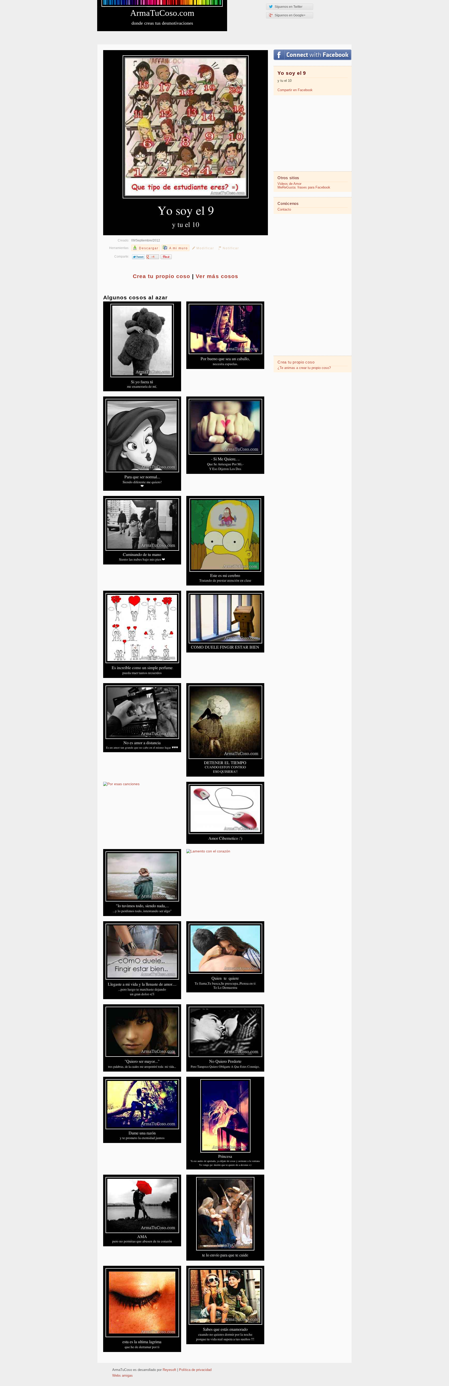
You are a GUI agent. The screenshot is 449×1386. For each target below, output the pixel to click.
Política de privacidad (195, 1370)
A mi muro (178, 248)
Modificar (205, 248)
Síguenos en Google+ (290, 15)
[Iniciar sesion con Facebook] (312, 55)
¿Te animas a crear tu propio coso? (304, 368)
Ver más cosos (217, 276)
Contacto (284, 209)
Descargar (149, 248)
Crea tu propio (161, 276)
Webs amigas (122, 1375)
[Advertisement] (313, 132)
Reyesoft (169, 1370)
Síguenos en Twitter (288, 7)
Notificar (231, 248)
